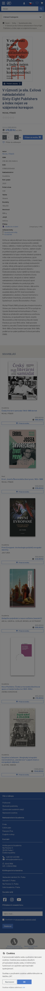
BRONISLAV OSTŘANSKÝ (32, 621)
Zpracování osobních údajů (13, 809)
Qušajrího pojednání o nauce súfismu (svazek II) (22, 618)
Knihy (14, 23)
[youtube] (19, 899)
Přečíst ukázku (12, 84)
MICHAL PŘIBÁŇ (9, 113)
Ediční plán (6, 827)
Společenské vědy (25, 23)
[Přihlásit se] (25, 3)
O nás (4, 824)
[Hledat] (41, 8)
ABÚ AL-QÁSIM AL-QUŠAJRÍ (12, 621)
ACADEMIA (8, 234)
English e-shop (8, 834)
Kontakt (5, 839)
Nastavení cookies (9, 813)
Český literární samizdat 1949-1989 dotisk (19, 410)
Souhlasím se (20, 919)
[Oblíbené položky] (37, 3)
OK (24, 982)
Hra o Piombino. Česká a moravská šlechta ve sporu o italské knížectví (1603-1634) (21, 687)
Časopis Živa (7, 831)
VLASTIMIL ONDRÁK (9, 765)
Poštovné (6, 802)
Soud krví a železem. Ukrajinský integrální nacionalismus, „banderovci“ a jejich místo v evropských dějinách (20, 759)
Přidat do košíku (32, 137)
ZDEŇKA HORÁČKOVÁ (9, 692)
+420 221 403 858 (12, 857)
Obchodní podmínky (10, 806)
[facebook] (4, 899)
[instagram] (11, 899)
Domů (7, 23)
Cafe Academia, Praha (11, 887)
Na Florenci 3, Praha (10, 884)
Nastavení (9, 982)
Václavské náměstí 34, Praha (13, 877)
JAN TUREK (6, 553)
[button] (31, 3)
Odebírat (8, 926)
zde (23, 987)
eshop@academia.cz (13, 859)
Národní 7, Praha (8, 880)
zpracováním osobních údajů (25, 919)
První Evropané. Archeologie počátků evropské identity (21, 548)
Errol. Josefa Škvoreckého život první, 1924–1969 (22, 479)
